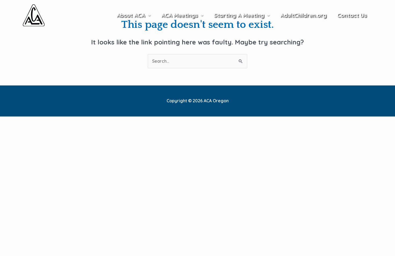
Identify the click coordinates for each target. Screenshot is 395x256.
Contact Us (352, 15)
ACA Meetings (179, 15)
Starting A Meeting (239, 15)
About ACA (131, 15)
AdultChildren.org (303, 15)
